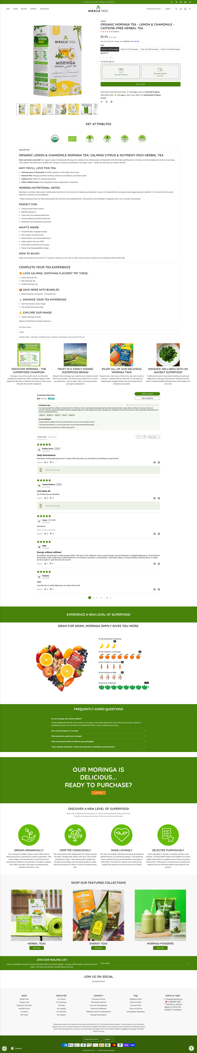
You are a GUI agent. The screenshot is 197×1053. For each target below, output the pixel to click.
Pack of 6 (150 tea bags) (149, 49)
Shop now (98, 793)
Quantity (105, 53)
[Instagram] (181, 2)
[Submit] (188, 963)
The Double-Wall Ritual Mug (32, 307)
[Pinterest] (185, 2)
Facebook (168, 1009)
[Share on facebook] (154, 462)
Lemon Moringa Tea (29, 277)
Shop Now (36, 948)
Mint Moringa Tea (28, 281)
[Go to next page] (111, 597)
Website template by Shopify (106, 1050)
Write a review (147, 394)
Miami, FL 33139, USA (172, 1007)
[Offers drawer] (181, 9)
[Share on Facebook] (101, 102)
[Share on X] (106, 102)
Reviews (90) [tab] (42, 437)
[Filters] (144, 437)
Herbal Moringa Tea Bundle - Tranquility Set (38, 294)
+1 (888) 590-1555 (174, 1001)
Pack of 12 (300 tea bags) (170, 49)
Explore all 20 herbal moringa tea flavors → (36, 321)
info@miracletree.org (174, 999)
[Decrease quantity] (103, 57)
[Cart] (185, 9)
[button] (18, 61)
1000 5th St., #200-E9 (174, 1004)
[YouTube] (190, 2)
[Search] (176, 9)
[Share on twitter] (159, 462)
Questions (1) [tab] (52, 437)
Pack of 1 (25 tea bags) (109, 49)
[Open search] (138, 437)
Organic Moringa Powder (31, 317)
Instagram (177, 1009)
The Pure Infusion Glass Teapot (33, 304)
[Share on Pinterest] (111, 102)
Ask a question (147, 398)
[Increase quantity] (110, 57)
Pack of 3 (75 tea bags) (129, 49)
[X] (176, 2)
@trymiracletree (98, 981)
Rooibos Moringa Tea (29, 284)
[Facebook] (172, 2)
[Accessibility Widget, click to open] (191, 1048)
